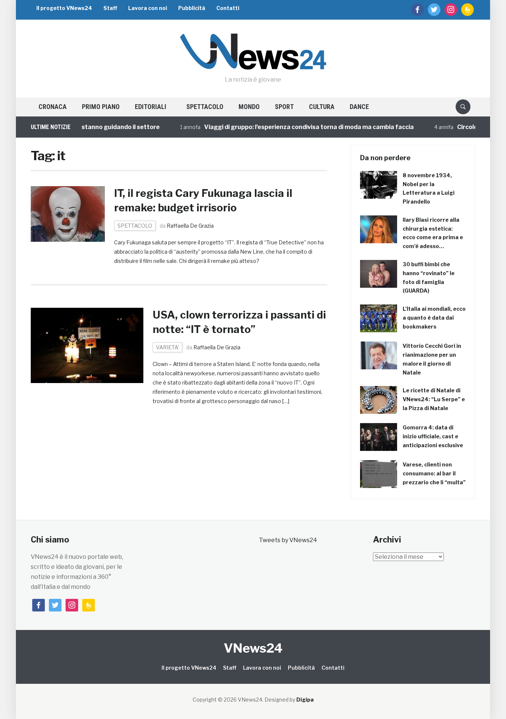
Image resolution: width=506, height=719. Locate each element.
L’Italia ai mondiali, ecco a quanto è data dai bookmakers (434, 318)
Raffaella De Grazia (190, 225)
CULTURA (321, 107)
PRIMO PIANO (101, 107)
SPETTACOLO (204, 107)
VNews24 (253, 648)
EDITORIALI (150, 107)
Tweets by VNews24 (288, 540)
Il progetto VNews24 (64, 8)
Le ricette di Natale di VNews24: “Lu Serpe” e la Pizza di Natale (434, 399)
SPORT (284, 107)
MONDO (249, 107)
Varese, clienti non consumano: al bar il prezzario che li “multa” (434, 473)
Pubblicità (191, 8)
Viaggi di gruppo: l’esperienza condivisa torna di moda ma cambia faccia (298, 127)
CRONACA (53, 107)
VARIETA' (167, 347)
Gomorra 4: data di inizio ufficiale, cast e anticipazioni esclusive (433, 436)
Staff (110, 8)
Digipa (305, 699)
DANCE (359, 107)
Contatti (227, 8)
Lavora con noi (147, 8)
